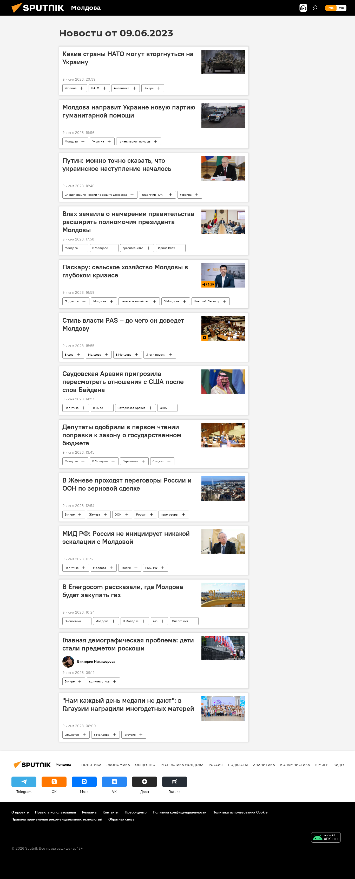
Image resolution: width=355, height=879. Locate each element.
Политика (71, 408)
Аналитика (121, 88)
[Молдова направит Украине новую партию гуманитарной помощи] (223, 115)
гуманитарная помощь (134, 141)
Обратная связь (121, 819)
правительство (132, 248)
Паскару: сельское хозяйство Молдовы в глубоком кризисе (125, 271)
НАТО (95, 88)
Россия (141, 514)
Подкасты (72, 301)
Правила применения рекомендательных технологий (56, 819)
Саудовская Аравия (131, 408)
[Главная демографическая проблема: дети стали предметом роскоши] (223, 648)
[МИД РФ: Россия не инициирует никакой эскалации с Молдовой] (223, 541)
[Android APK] (326, 838)
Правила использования (55, 812)
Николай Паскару (206, 301)
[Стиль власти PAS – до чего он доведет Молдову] (223, 328)
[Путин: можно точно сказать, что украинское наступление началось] (223, 168)
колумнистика (99, 681)
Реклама (89, 812)
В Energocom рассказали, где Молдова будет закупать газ (122, 591)
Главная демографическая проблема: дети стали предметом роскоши (128, 644)
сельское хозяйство (135, 301)
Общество (72, 735)
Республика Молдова (182, 764)
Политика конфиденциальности (179, 812)
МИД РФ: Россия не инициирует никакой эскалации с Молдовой (126, 537)
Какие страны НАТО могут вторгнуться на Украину (128, 58)
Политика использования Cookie (240, 812)
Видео (69, 354)
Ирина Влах (166, 248)
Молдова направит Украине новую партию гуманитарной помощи (128, 111)
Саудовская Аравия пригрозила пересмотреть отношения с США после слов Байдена (123, 381)
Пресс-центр (136, 812)
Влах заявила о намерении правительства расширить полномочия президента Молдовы (128, 222)
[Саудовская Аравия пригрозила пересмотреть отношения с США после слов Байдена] (223, 381)
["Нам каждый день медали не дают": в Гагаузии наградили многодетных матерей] (223, 708)
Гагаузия (130, 735)
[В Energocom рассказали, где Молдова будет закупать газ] (223, 595)
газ (155, 621)
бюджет (158, 461)
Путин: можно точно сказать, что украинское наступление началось (116, 164)
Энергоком (180, 621)
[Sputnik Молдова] (40, 14)
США (163, 408)
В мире (149, 88)
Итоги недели (156, 354)
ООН (118, 514)
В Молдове (100, 248)
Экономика (73, 621)
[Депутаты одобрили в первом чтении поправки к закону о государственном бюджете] (223, 435)
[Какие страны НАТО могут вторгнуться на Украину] (223, 62)
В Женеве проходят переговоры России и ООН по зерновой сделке (127, 484)
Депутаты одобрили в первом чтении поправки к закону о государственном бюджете (121, 435)
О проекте (20, 812)
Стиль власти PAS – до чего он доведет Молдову (123, 324)
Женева (94, 514)
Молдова (71, 141)
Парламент (130, 461)
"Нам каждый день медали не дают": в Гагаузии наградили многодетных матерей (128, 704)
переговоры (169, 514)
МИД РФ (151, 568)
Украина (70, 88)
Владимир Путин (153, 195)
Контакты (111, 812)
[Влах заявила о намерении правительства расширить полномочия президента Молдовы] (223, 222)
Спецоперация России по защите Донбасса (96, 195)
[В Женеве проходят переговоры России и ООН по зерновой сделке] (223, 488)
